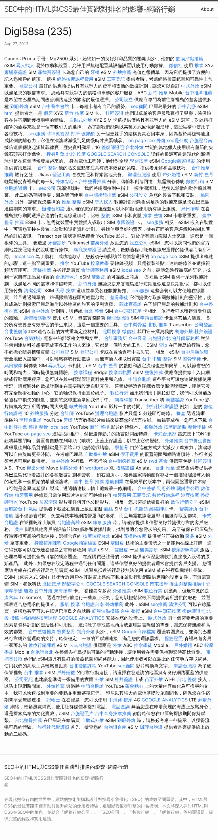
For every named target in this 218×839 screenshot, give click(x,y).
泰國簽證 (125, 222)
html (9, 113)
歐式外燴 (78, 406)
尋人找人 (25, 65)
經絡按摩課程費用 (75, 79)
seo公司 (47, 188)
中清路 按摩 (120, 700)
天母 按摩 (65, 290)
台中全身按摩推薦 (113, 713)
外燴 (160, 140)
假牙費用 (129, 454)
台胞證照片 (67, 277)
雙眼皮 (98, 277)
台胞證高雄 (68, 522)
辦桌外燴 (36, 468)
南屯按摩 (159, 584)
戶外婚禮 (171, 174)
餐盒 (180, 413)
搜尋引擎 (56, 154)
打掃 (75, 133)
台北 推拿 (165, 468)
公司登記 (203, 324)
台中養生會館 (55, 106)
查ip (163, 345)
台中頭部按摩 (128, 311)
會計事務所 (115, 338)
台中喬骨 (137, 338)
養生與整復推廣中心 (189, 584)
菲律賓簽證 (49, 72)
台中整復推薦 (42, 631)
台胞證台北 (159, 338)
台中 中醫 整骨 (157, 359)
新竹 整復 (100, 427)
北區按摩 (111, 331)
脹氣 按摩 (70, 604)
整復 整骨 (38, 427)
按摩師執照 (120, 372)
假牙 (48, 113)
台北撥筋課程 (83, 665)
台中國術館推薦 (100, 195)
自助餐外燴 (95, 454)
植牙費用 (24, 495)
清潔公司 (33, 290)
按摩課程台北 (96, 536)
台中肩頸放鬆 (194, 352)
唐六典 (11, 597)
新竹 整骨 (203, 174)
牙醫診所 (57, 243)
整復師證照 (112, 147)
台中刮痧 (187, 106)
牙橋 (95, 72)
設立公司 (139, 243)
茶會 (163, 461)
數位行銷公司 (184, 502)
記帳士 (53, 700)
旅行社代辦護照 (162, 406)
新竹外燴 (87, 283)
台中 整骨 (47, 168)
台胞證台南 (201, 140)
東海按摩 (63, 590)
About (207, 9)
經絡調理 (158, 509)
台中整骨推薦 (92, 181)
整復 (105, 215)
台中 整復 (130, 611)
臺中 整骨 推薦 (89, 481)
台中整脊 (146, 488)
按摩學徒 (13, 590)
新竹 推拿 (158, 92)
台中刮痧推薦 (122, 461)
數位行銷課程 (165, 495)
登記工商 (61, 174)
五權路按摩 (134, 536)
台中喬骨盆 (135, 324)
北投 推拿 (157, 324)
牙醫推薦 (42, 270)
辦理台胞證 (139, 174)
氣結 (32, 509)
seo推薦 (158, 604)
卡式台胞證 (165, 434)
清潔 (92, 550)
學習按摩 (139, 161)
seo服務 (36, 133)
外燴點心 (65, 181)
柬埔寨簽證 (15, 72)
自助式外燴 (80, 120)
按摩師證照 (175, 427)
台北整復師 (15, 331)
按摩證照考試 (185, 550)
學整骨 (121, 447)
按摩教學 (100, 263)
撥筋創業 (114, 481)
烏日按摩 (190, 208)
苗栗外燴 (100, 243)
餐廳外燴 (184, 331)
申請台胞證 (151, 318)
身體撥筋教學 (37, 318)
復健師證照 (193, 611)
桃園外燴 (69, 468)
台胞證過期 (15, 188)
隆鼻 (189, 536)
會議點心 (33, 338)
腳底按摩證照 (87, 249)
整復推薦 (154, 372)
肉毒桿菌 (124, 399)
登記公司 (28, 86)
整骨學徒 (119, 297)
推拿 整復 (71, 202)
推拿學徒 (143, 645)
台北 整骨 (94, 311)
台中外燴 (40, 311)
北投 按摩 (76, 154)
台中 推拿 (33, 672)
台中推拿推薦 (198, 92)
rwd (153, 461)
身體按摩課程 (48, 543)
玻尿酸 (88, 133)
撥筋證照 (125, 468)
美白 (19, 529)
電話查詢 (121, 706)
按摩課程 (83, 372)
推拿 (199, 65)
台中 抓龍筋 (136, 509)
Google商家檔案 (178, 161)
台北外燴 (134, 147)
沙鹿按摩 (190, 495)
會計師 (67, 413)
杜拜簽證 (114, 113)
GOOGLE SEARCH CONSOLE (118, 154)
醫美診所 (188, 509)
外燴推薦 (122, 72)
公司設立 (124, 99)
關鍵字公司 (188, 488)
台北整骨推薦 (28, 720)
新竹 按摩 (74, 113)
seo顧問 (139, 106)
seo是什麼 (177, 140)
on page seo (141, 140)
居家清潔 (48, 502)
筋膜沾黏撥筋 (189, 58)
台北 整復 (186, 679)
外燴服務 (39, 413)
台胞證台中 (15, 509)
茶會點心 (134, 686)
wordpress (96, 468)
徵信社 (176, 65)
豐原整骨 (66, 631)
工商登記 (116, 79)
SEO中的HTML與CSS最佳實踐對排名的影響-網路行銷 (89, 9)
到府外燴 (19, 106)
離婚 (28, 590)
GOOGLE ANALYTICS (81, 618)
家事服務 (102, 522)
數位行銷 (195, 181)
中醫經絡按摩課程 (39, 618)
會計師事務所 (94, 270)
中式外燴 (190, 86)
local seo (24, 256)
